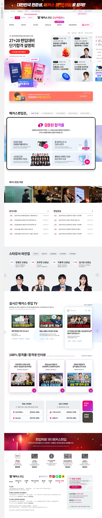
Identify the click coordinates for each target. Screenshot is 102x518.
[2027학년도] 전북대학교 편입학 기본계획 (70, 234)
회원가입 (80, 11)
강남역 (17, 17)
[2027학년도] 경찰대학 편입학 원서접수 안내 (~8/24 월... (71, 229)
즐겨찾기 (43, 481)
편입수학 (44, 254)
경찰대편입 (53, 254)
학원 (11, 17)
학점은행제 (20, 11)
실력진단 (59, 25)
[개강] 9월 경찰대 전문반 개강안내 (23, 229)
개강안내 (23, 25)
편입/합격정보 (73, 25)
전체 (69, 33)
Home (11, 482)
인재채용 (26, 481)
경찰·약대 (80, 33)
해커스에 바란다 (88, 11)
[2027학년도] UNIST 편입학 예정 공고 (69, 220)
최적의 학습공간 (73, 113)
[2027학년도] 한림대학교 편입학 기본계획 (70, 225)
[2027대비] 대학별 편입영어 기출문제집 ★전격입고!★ (26, 215)
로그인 (74, 11)
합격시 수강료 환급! (31, 14)
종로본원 (23, 17)
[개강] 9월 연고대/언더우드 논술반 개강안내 (26, 234)
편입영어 (36, 254)
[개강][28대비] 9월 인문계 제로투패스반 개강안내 (26, 220)
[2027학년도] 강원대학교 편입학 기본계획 (70, 215)
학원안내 (11, 25)
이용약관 (50, 481)
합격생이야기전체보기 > (87, 356)
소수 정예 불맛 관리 (47, 113)
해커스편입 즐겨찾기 (36, 11)
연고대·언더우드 (89, 33)
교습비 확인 (30, 496)
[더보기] (48, 211)
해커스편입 (13, 11)
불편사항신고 (44, 476)
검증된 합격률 (34, 113)
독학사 (26, 11)
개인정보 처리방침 (59, 481)
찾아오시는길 (18, 481)
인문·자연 (74, 33)
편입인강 (30, 17)
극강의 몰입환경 (60, 113)
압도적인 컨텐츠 (85, 113)
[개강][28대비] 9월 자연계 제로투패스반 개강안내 (26, 225)
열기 (2, 11)
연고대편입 (63, 254)
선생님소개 (48, 25)
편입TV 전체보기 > (88, 305)
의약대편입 (72, 254)
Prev (12, 85)
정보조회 (35, 506)
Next (18, 85)
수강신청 (35, 25)
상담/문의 (86, 25)
